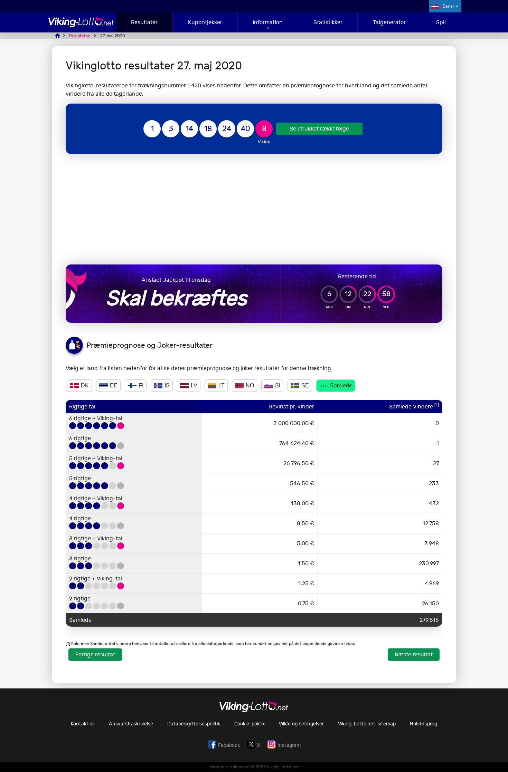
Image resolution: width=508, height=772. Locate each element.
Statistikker (327, 22)
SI (277, 385)
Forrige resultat (95, 654)
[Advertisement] (254, 209)
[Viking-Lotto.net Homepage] (81, 25)
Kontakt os (83, 724)
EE (113, 385)
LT (221, 385)
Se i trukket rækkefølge (319, 128)
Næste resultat (414, 654)
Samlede (341, 385)
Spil (441, 22)
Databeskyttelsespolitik (193, 724)
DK (85, 385)
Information (268, 22)
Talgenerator (389, 22)
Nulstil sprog (423, 724)
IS (167, 385)
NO (250, 385)
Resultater (144, 22)
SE (305, 385)
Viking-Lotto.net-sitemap (367, 724)
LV (194, 385)
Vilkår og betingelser (301, 724)
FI (141, 385)
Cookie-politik (249, 724)
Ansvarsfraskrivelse (131, 724)
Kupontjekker (205, 22)
